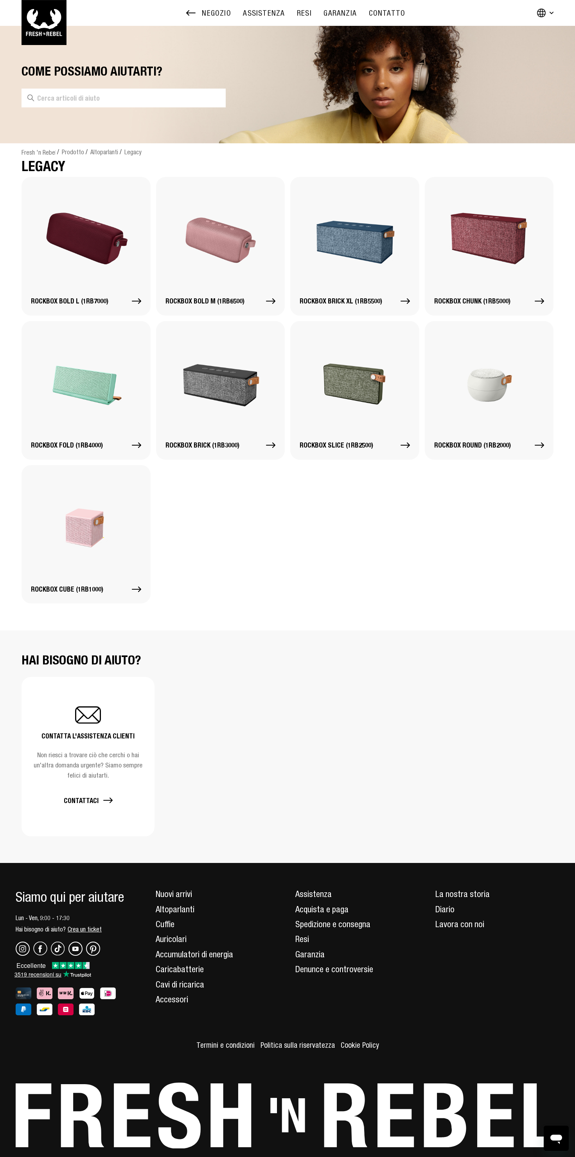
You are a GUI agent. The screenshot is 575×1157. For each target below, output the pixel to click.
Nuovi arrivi (174, 894)
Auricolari (171, 939)
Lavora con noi (459, 924)
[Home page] (44, 13)
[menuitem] (264, 13)
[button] (88, 756)
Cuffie (165, 924)
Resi (302, 939)
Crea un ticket (85, 929)
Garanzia (310, 954)
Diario (445, 909)
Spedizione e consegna (332, 924)
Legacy (133, 151)
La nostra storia (462, 894)
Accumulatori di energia (194, 954)
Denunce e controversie (334, 969)
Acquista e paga (322, 909)
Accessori (172, 999)
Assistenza (313, 894)
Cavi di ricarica (180, 984)
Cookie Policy (360, 1045)
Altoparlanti (104, 151)
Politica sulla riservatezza (298, 1045)
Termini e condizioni (225, 1045)
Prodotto (73, 151)
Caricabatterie (180, 969)
